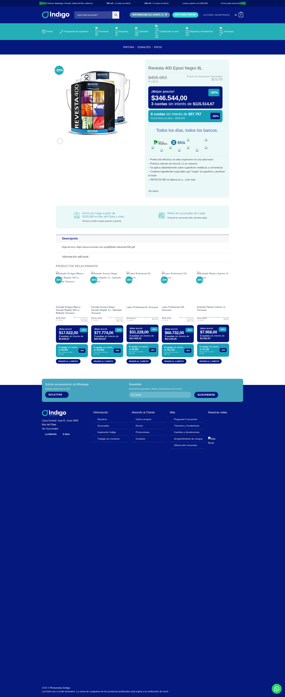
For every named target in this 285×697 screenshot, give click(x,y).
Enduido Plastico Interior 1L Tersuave (211, 308)
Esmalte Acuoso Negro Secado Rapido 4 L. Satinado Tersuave (106, 310)
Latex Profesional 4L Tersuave (142, 307)
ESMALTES (144, 47)
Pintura (50, 31)
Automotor (143, 31)
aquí (204, 217)
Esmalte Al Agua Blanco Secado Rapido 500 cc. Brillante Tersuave (68, 310)
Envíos (139, 426)
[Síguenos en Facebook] (210, 420)
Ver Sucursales (50, 428)
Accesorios (104, 31)
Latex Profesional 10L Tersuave (173, 308)
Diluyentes (123, 31)
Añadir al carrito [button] (68, 361)
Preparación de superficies (76, 31)
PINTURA (128, 47)
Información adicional (75, 256)
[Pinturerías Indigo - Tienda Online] (55, 15)
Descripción (70, 238)
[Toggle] (59, 238)
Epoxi (158, 47)
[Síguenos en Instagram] (215, 420)
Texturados (229, 31)
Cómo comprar (143, 419)
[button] (216, 15)
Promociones (142, 432)
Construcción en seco (169, 31)
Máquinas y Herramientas (201, 31)
